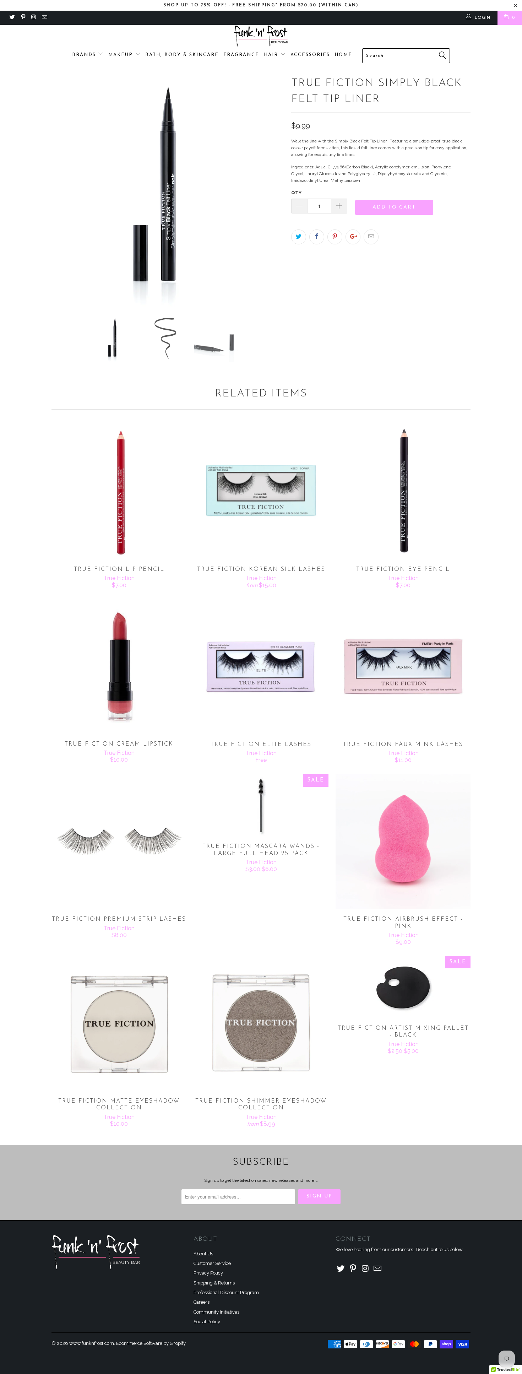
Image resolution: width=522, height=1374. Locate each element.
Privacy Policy (208, 1273)
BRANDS (85, 55)
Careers (202, 1302)
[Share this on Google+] (353, 236)
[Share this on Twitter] (298, 236)
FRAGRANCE (241, 55)
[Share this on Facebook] (316, 236)
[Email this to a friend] (371, 236)
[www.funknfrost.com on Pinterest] (23, 17)
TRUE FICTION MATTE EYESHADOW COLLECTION (118, 1023)
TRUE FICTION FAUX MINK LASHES (403, 666)
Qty (296, 192)
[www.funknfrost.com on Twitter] (12, 17)
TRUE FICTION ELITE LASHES (261, 666)
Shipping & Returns (214, 1283)
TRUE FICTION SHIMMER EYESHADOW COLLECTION (261, 1023)
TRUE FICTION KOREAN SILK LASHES (261, 491)
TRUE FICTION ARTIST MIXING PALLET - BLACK (403, 987)
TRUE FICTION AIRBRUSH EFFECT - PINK (403, 841)
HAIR (272, 55)
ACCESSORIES (310, 55)
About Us (203, 1253)
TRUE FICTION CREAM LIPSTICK (118, 666)
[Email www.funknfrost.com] (44, 17)
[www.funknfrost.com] (261, 36)
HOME (343, 55)
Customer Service (212, 1263)
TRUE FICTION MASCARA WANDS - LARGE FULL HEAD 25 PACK (261, 805)
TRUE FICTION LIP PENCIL (118, 491)
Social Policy (207, 1321)
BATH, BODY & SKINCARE (182, 55)
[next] (271, 190)
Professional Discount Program (226, 1292)
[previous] (64, 190)
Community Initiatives (216, 1312)
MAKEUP (121, 55)
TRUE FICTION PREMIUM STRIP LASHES (118, 841)
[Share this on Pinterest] (334, 236)
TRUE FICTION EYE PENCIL (403, 491)
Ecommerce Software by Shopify (151, 1343)
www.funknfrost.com (91, 1343)
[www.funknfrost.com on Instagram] (34, 17)
